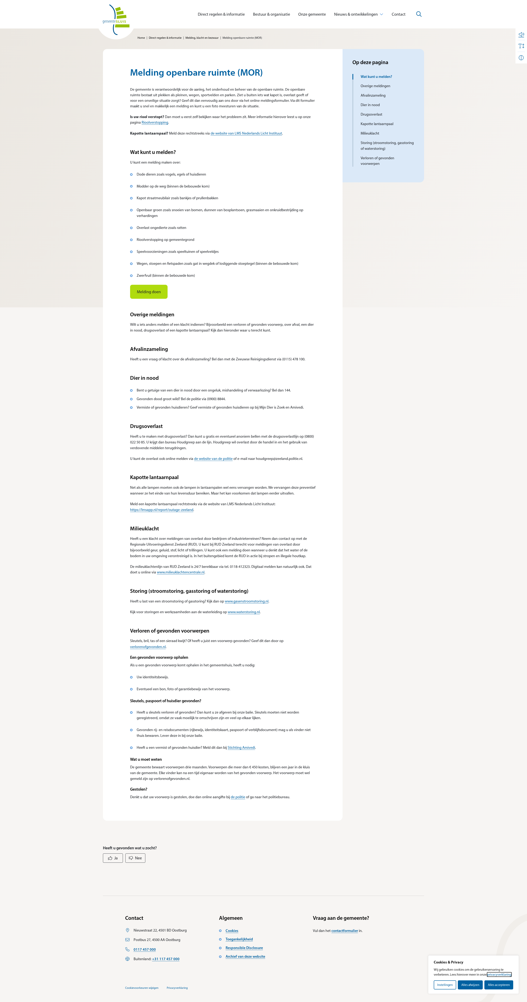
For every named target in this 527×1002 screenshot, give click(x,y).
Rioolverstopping (155, 122)
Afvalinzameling (373, 95)
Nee (138, 858)
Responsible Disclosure (244, 948)
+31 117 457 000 (166, 959)
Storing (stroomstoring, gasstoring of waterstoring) (387, 146)
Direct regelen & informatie (221, 14)
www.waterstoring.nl (244, 612)
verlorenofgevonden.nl (148, 647)
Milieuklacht (370, 133)
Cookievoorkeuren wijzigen (142, 988)
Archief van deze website (245, 956)
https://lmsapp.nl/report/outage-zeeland (161, 509)
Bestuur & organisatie (271, 14)
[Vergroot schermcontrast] (521, 57)
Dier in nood (370, 105)
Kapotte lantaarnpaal (377, 124)
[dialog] (473, 974)
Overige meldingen (375, 86)
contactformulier (344, 930)
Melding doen (149, 291)
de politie (238, 797)
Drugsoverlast (372, 114)
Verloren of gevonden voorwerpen (377, 161)
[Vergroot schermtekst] (521, 46)
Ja (116, 858)
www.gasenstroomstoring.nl (246, 601)
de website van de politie (213, 458)
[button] (521, 34)
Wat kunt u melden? (377, 76)
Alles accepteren (499, 985)
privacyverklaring (499, 974)
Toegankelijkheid (239, 939)
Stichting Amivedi (241, 747)
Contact (399, 14)
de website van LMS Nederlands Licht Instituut (246, 133)
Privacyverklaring (177, 988)
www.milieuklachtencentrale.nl (180, 572)
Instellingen (445, 985)
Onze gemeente (312, 14)
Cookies (232, 930)
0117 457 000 (145, 949)
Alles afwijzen (470, 985)
